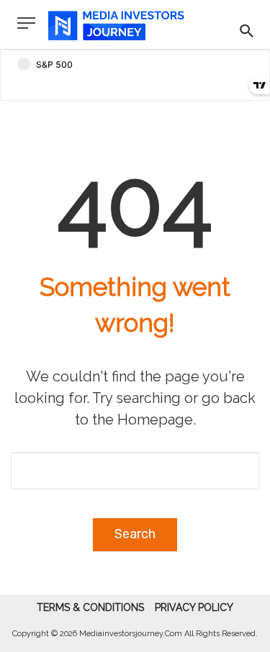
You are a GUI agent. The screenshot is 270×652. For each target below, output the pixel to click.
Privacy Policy (194, 607)
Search (135, 534)
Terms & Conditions (90, 607)
